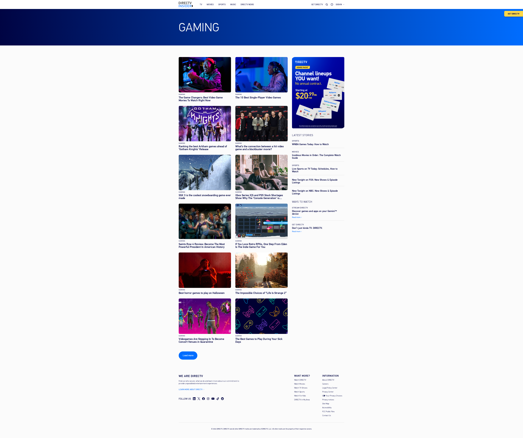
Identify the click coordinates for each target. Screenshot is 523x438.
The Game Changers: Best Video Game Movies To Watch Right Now (201, 99)
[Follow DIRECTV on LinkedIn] (194, 398)
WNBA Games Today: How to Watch (310, 144)
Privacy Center (328, 392)
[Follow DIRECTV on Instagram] (208, 398)
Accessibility (327, 408)
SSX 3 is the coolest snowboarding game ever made (205, 197)
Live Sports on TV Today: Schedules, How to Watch (314, 170)
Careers (325, 384)
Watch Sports (299, 392)
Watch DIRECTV (300, 380)
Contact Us (326, 416)
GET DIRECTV (513, 14)
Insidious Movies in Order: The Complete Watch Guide (316, 157)
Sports (222, 4)
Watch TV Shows (300, 388)
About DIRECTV (328, 380)
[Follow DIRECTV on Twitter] (198, 398)
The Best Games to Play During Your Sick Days (258, 340)
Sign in (339, 4)
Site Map (325, 404)
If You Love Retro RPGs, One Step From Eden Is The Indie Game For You (261, 245)
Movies (210, 4)
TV (201, 4)
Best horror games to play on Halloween (202, 293)
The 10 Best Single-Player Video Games (258, 97)
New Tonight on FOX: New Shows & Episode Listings (314, 181)
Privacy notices (328, 400)
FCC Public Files (328, 412)
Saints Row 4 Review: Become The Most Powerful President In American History (202, 245)
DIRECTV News (247, 4)
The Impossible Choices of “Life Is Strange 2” (261, 293)
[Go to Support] (332, 4)
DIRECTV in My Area (302, 400)
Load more (188, 355)
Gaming (182, 94)
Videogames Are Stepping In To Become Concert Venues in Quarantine (201, 340)
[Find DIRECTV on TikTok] (217, 398)
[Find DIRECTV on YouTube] (213, 398)
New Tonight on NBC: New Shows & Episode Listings (315, 192)
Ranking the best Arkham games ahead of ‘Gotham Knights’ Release (203, 148)
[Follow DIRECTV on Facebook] (203, 398)
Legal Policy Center (329, 388)
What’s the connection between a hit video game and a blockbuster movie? (259, 148)
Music (233, 4)
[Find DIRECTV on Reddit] (222, 398)
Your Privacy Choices (334, 396)
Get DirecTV (317, 4)
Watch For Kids (300, 396)
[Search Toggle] (326, 4)
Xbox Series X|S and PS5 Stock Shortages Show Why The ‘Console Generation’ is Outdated (259, 197)
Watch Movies (299, 384)
